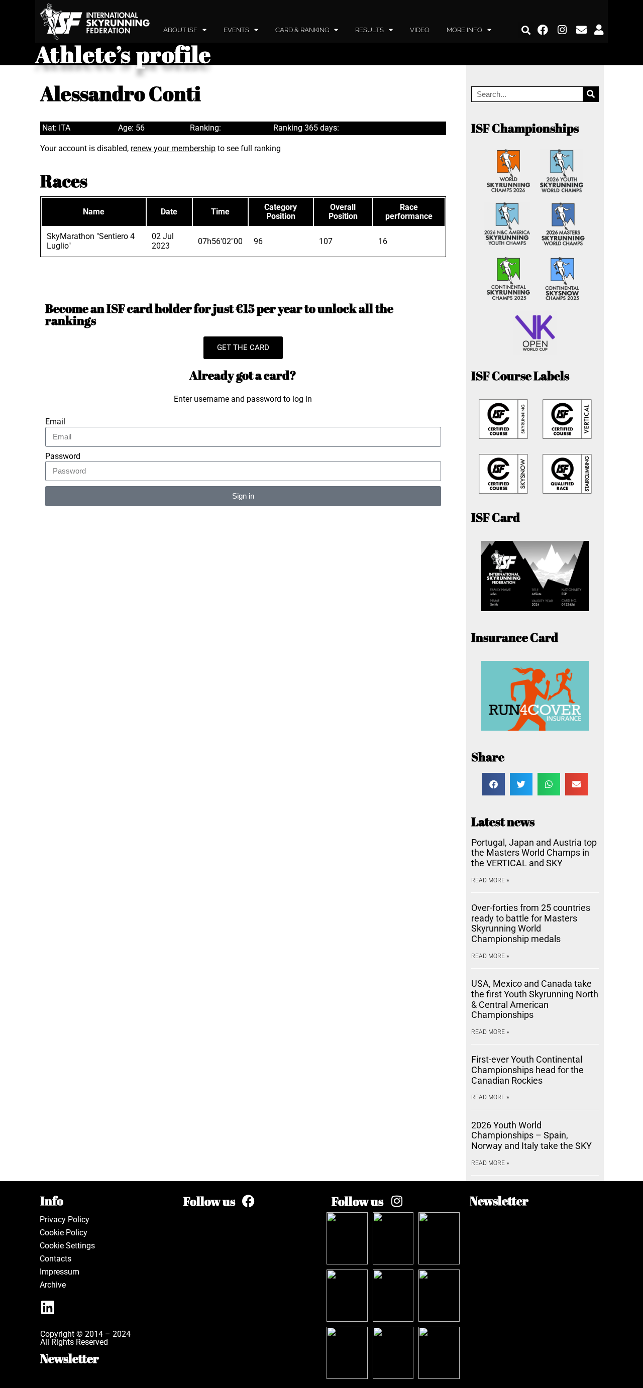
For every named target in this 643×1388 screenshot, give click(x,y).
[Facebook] (543, 30)
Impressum (59, 1272)
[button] (526, 30)
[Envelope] (581, 30)
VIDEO (420, 30)
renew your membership (173, 148)
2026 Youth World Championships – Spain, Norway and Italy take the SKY (531, 1135)
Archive (53, 1285)
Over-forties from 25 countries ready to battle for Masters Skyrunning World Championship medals (530, 923)
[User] (598, 30)
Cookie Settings (67, 1245)
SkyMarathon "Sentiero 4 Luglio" (91, 241)
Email (55, 421)
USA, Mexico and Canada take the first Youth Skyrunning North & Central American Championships (534, 999)
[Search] (590, 94)
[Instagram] (562, 30)
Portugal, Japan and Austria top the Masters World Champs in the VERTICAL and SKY (534, 852)
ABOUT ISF (180, 30)
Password (62, 456)
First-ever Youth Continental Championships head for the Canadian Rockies (527, 1069)
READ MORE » (490, 880)
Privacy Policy (64, 1219)
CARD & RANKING (302, 30)
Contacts (55, 1258)
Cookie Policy (63, 1232)
